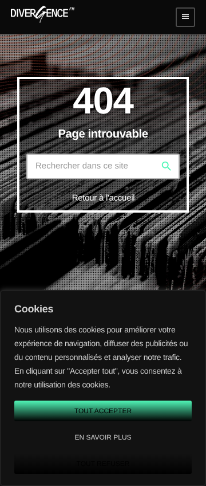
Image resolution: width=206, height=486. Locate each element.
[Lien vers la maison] (42, 17)
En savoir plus (102, 437)
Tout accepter (103, 411)
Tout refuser (103, 464)
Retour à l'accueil (103, 198)
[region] (103, 388)
